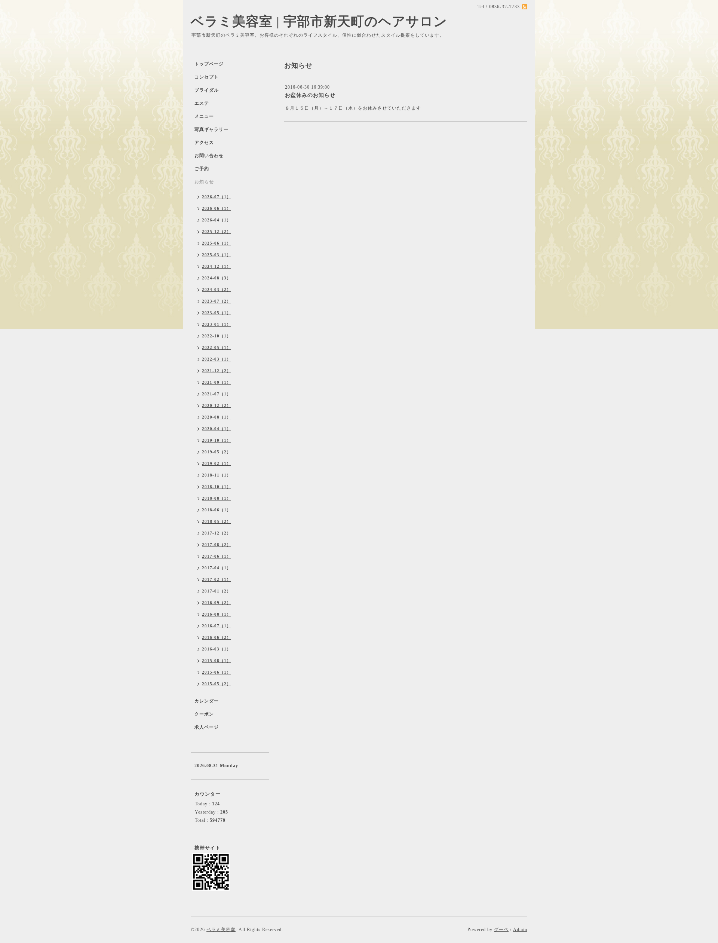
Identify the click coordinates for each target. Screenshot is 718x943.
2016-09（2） (216, 602)
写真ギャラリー (211, 129)
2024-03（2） (216, 289)
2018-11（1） (216, 475)
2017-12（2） (216, 533)
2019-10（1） (216, 440)
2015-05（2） (216, 684)
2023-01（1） (216, 324)
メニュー (204, 116)
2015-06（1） (216, 672)
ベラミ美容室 (221, 929)
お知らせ (204, 181)
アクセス (204, 142)
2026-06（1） (216, 208)
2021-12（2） (216, 370)
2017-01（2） (216, 591)
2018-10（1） (216, 486)
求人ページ (206, 727)
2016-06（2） (216, 637)
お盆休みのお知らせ (310, 95)
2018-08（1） (216, 498)
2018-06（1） (216, 510)
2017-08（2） (216, 544)
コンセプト (206, 77)
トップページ (209, 64)
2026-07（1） (216, 197)
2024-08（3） (216, 278)
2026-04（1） (216, 220)
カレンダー (206, 701)
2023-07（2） (216, 301)
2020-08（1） (216, 417)
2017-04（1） (216, 568)
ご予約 (201, 168)
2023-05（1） (216, 312)
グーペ (501, 929)
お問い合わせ (209, 155)
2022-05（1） (216, 347)
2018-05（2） (216, 521)
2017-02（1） (216, 579)
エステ (201, 103)
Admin (520, 929)
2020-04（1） (216, 428)
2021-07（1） (216, 394)
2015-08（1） (216, 660)
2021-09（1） (216, 382)
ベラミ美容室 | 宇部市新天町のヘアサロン (319, 21)
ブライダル (206, 90)
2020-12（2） (216, 405)
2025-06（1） (216, 243)
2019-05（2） (216, 452)
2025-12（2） (216, 231)
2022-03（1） (216, 359)
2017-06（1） (216, 556)
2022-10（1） (216, 336)
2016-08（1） (216, 614)
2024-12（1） (216, 266)
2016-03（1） (216, 649)
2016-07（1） (216, 626)
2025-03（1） (216, 254)
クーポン (204, 714)
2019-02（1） (216, 463)
